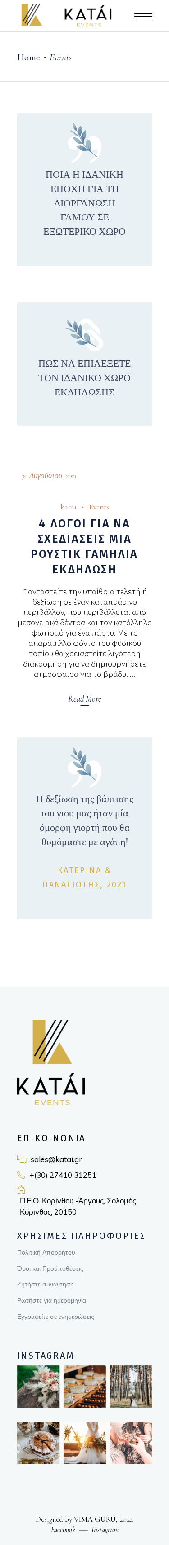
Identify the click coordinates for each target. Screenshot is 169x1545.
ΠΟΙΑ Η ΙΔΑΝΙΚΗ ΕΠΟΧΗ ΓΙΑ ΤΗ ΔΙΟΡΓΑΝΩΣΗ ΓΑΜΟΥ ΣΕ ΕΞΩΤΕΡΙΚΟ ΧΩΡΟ (84, 203)
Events (99, 507)
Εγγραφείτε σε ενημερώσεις (55, 1316)
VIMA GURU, (95, 1519)
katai (68, 507)
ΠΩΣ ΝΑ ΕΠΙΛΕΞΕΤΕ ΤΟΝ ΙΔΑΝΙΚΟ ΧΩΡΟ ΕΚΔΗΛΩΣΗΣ (84, 378)
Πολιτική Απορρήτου (46, 1252)
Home (28, 57)
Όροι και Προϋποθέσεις (50, 1268)
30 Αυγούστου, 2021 (49, 475)
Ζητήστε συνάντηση (45, 1284)
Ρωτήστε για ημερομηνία (51, 1300)
